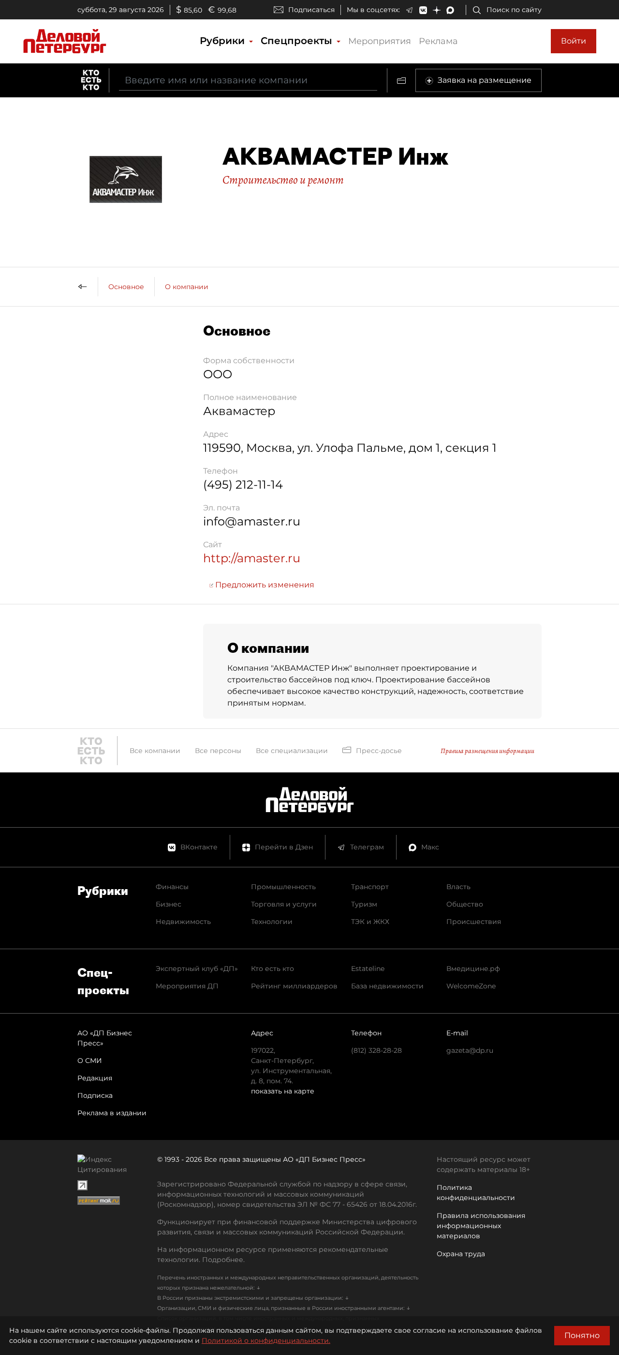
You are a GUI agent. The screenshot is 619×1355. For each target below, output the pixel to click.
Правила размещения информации (487, 750)
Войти (573, 41)
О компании (186, 286)
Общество (464, 904)
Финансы (172, 886)
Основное (126, 286)
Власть (458, 886)
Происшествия (473, 921)
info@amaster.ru (251, 521)
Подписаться (311, 9)
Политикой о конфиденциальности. (266, 1340)
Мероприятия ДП (187, 986)
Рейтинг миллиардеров (294, 986)
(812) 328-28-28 (376, 1050)
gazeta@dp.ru (469, 1050)
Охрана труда (461, 1253)
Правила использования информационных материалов (481, 1225)
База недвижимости (387, 986)
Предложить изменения (263, 584)
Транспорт (370, 886)
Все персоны (218, 750)
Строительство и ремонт (283, 179)
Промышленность (283, 886)
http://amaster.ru (251, 558)
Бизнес (168, 904)
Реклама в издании (112, 1113)
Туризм (364, 904)
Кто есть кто (272, 968)
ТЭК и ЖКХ (370, 921)
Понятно (582, 1335)
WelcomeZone (471, 986)
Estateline (367, 968)
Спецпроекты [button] (298, 40)
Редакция (94, 1078)
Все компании (155, 750)
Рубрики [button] (224, 40)
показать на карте (282, 1091)
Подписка (95, 1095)
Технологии (272, 921)
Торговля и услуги (284, 904)
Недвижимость (183, 921)
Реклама (438, 41)
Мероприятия (379, 41)
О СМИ (89, 1060)
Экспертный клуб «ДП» (197, 968)
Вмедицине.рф (473, 968)
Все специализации (292, 750)
